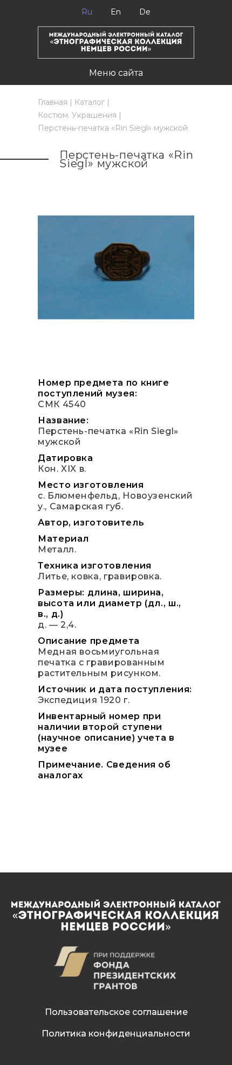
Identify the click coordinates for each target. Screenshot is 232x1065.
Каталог (89, 102)
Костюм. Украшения (77, 115)
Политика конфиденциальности (116, 1033)
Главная (52, 102)
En (116, 12)
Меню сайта (116, 73)
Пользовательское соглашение (116, 1012)
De (145, 12)
